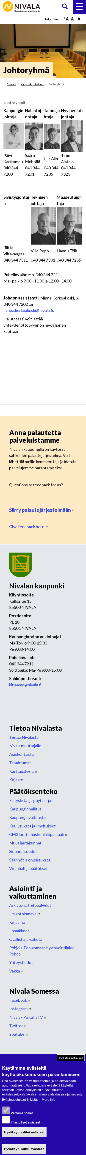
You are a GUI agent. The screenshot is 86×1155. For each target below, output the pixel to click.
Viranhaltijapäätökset (28, 868)
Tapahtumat (20, 762)
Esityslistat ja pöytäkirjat (31, 800)
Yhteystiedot (21, 962)
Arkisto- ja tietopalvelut (30, 905)
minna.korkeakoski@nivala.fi (28, 310)
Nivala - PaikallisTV (26, 1017)
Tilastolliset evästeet (25, 1122)
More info (48, 1099)
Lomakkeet (19, 930)
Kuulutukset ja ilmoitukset (32, 825)
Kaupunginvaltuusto (27, 817)
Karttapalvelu (21, 771)
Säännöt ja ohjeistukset (29, 859)
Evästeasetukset (71, 1058)
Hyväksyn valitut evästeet (24, 1132)
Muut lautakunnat (25, 842)
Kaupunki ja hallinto (32, 84)
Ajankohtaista (21, 754)
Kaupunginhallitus (25, 808)
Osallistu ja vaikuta (25, 939)
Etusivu (11, 84)
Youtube (17, 1034)
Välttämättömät (22, 1113)
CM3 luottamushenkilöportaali (36, 834)
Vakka (14, 970)
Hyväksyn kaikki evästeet (24, 1149)
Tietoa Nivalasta (24, 737)
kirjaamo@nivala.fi (25, 684)
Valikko (79, 7)
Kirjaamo (17, 922)
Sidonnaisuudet (23, 851)
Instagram (18, 1008)
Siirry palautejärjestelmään (40, 510)
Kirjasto (16, 779)
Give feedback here (26, 526)
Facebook (18, 1000)
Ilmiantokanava (22, 913)
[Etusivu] (21, 6)
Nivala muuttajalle (25, 745)
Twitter (16, 1025)
